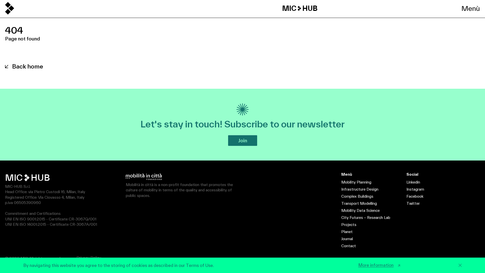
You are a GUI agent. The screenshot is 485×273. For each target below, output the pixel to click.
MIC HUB (300, 8)
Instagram (415, 189)
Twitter (413, 203)
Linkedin (413, 182)
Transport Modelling (359, 203)
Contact (348, 246)
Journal (347, 239)
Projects (348, 224)
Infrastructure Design (359, 189)
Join (242, 140)
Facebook (414, 196)
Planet (347, 232)
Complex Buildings (357, 196)
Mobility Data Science (360, 210)
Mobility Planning (356, 182)
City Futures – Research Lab (365, 217)
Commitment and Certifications (33, 213)
